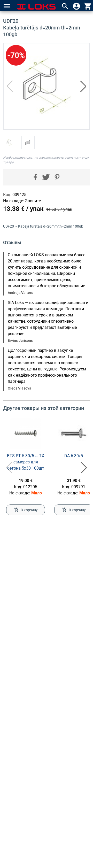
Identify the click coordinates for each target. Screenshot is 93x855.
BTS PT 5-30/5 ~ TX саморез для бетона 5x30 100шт (25, 462)
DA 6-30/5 (73, 455)
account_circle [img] (76, 6)
